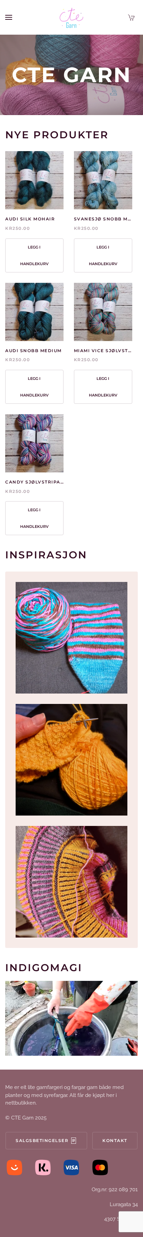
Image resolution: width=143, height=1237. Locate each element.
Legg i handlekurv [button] (34, 255)
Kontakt (114, 1140)
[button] (8, 17)
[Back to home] (71, 17)
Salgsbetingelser (42, 1140)
